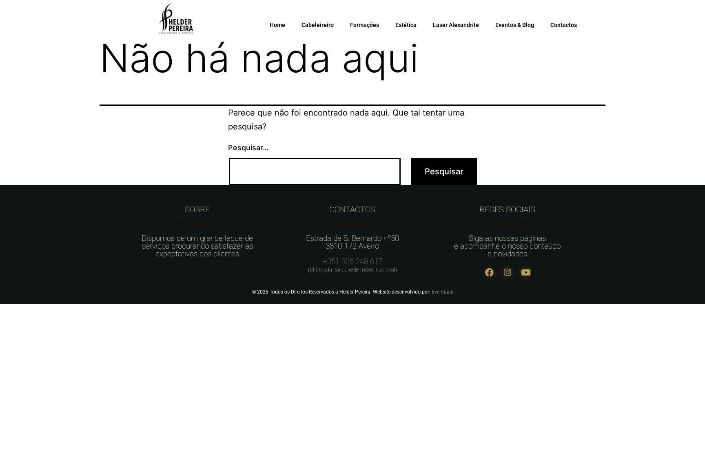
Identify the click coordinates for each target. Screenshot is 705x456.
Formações (364, 25)
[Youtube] (526, 273)
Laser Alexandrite (456, 25)
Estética (406, 25)
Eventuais (442, 292)
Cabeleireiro (318, 25)
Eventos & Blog (514, 25)
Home (277, 25)
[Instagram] (507, 273)
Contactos (563, 25)
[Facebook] (490, 273)
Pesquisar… (248, 147)
